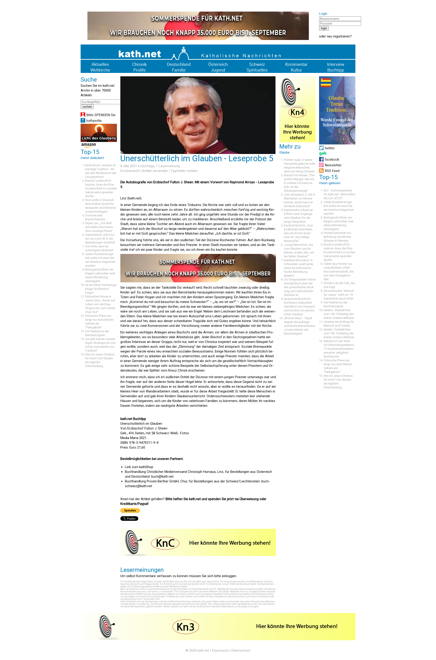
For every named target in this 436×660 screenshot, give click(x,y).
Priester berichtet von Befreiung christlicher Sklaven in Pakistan (337, 236)
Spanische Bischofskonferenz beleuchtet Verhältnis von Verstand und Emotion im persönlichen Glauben (299, 306)
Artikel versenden (155, 171)
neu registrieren (338, 36)
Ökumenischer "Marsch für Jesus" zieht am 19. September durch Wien (339, 294)
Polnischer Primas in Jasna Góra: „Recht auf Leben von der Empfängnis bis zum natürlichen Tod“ (100, 304)
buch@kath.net (162, 476)
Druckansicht (130, 171)
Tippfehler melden (184, 171)
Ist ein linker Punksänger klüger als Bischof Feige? (101, 288)
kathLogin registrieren (207, 581)
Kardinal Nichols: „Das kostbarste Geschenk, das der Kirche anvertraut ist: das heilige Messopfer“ (298, 233)
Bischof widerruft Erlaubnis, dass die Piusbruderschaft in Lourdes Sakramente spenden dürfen (101, 188)
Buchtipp (147, 166)
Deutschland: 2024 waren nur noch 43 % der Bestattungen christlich (100, 238)
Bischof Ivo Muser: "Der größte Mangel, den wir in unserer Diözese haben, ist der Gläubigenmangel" (299, 183)
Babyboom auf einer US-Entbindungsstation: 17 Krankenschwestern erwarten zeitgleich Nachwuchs (339, 348)
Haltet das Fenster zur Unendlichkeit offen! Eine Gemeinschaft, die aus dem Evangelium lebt (339, 271)
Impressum (220, 650)
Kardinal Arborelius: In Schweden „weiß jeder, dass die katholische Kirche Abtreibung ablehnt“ (299, 267)
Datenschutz (241, 650)
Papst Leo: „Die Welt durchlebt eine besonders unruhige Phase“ (99, 227)
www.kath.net (151, 599)
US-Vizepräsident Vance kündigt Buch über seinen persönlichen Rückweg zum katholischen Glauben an (300, 287)
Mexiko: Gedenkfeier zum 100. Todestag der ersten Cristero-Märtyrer (339, 314)
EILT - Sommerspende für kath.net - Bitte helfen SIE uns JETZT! (339, 194)
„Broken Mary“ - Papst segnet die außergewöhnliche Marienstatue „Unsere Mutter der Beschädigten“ (299, 325)
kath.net (203, 650)
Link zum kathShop (139, 467)
